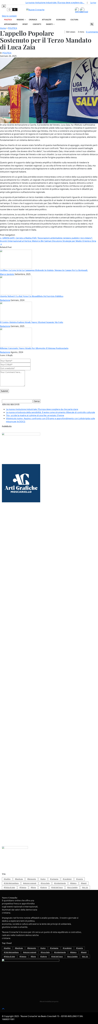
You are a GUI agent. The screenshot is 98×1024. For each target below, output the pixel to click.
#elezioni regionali (29, 883)
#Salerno (43, 887)
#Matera (73, 883)
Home (3, 28)
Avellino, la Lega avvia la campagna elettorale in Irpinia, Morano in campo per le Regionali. (44, 270)
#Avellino (7, 879)
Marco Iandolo (7, 274)
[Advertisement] (49, 528)
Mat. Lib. (85, 887)
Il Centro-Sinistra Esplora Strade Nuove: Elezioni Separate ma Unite (31, 322)
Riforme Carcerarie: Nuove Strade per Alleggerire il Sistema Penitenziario (34, 348)
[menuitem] (8, 19)
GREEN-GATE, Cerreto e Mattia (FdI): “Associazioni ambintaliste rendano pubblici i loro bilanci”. (46, 238)
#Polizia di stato (9, 887)
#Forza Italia (45, 883)
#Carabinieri (67, 879)
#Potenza (23, 887)
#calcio (43, 879)
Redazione (5, 300)
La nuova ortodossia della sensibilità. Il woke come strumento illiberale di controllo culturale (50, 412)
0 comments (92, 31)
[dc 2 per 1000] (49, 597)
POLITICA (12, 28)
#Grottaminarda (60, 883)
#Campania (54, 879)
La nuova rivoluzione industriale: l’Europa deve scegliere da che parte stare (42, 409)
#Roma (33, 887)
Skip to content (9, 16)
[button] (4, 6)
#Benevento (31, 879)
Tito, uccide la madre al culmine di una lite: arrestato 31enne (35, 415)
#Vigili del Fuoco (57, 887)
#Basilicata (19, 879)
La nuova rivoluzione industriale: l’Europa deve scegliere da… (55, 2)
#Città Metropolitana (11, 883)
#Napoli (84, 883)
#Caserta (79, 879)
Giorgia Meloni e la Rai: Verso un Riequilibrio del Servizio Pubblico (31, 296)
